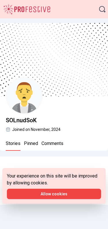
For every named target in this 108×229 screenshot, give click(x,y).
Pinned (31, 143)
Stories (13, 143)
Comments (52, 143)
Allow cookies (54, 194)
